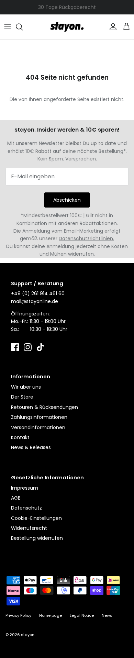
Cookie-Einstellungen (36, 518)
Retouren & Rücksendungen (44, 407)
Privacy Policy (18, 615)
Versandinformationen (38, 427)
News (107, 615)
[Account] (111, 26)
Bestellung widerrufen (37, 538)
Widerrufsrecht (29, 528)
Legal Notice (82, 615)
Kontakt (20, 437)
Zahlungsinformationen (39, 417)
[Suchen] (22, 26)
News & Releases (31, 447)
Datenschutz (26, 507)
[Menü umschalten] (7, 26)
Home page (50, 615)
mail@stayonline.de (34, 301)
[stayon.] (67, 27)
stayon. (28, 634)
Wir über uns (26, 386)
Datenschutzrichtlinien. (86, 238)
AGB (16, 497)
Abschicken (67, 200)
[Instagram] (28, 347)
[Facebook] (15, 347)
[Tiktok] (40, 347)
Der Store (22, 396)
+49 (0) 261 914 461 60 (38, 293)
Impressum (24, 487)
